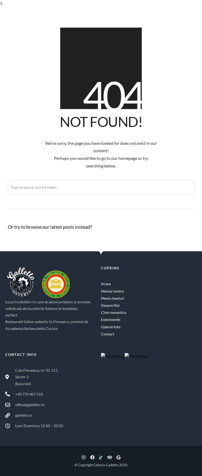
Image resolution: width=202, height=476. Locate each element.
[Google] (118, 457)
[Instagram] (83, 457)
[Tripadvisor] (109, 457)
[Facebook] (92, 457)
